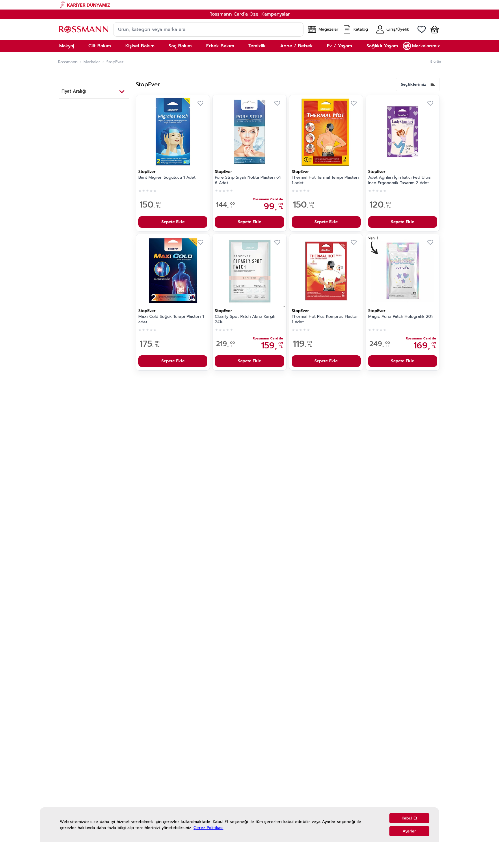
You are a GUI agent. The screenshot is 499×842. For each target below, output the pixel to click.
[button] (432, 29)
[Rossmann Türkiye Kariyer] (249, 4)
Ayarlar (409, 831)
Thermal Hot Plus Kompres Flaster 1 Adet (325, 319)
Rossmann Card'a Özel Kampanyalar (249, 14)
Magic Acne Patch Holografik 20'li (400, 317)
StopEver (147, 172)
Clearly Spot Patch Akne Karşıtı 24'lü (245, 319)
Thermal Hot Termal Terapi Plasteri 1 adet (325, 180)
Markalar (91, 62)
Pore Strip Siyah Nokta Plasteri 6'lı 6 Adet (248, 180)
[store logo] (83, 29)
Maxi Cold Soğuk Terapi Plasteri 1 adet (171, 319)
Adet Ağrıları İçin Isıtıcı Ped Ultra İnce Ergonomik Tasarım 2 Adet (399, 180)
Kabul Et (409, 818)
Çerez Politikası (208, 828)
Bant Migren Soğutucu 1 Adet (166, 177)
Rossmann (67, 62)
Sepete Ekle (173, 222)
